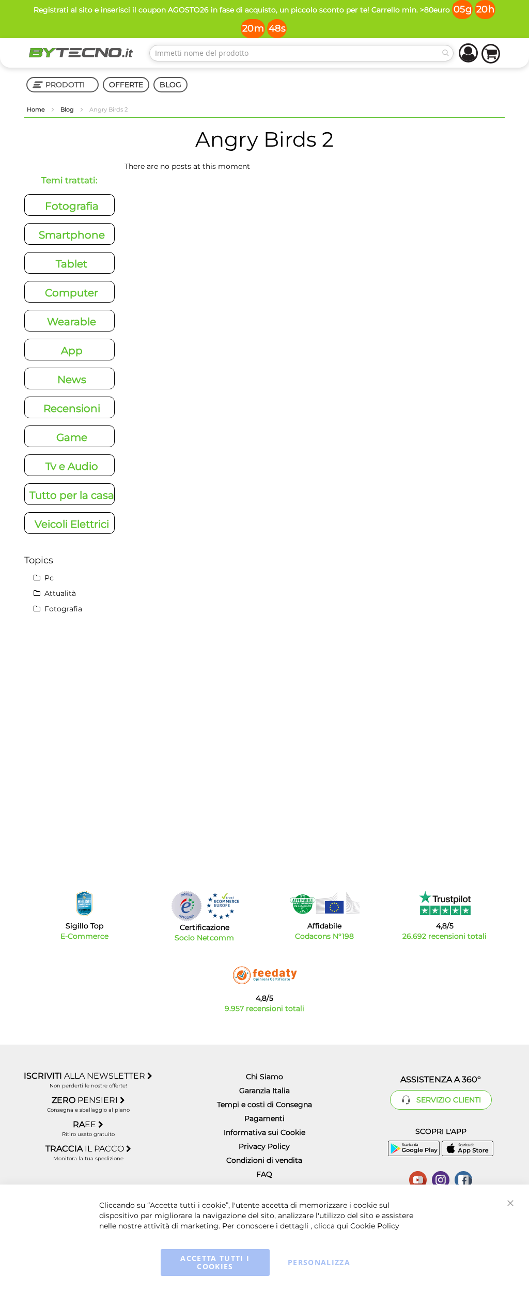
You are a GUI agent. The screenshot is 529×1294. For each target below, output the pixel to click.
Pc (48, 577)
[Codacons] (324, 903)
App (72, 350)
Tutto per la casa (71, 495)
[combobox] (301, 53)
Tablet (71, 264)
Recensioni (71, 408)
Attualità (59, 593)
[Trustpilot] (444, 903)
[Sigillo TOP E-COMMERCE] (84, 903)
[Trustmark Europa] (223, 906)
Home (36, 109)
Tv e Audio (71, 466)
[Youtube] (418, 1178)
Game (71, 437)
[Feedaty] (264, 975)
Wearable (71, 322)
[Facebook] (463, 1178)
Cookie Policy (374, 1225)
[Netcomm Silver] (186, 906)
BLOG (170, 84)
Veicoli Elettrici (72, 524)
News (71, 379)
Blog (67, 109)
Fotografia (72, 206)
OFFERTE (126, 84)
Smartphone (72, 235)
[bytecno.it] (81, 52)
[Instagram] (440, 1178)
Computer (71, 293)
